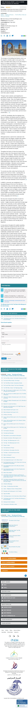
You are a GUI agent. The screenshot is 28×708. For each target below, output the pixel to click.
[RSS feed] (18, 636)
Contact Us (16, 632)
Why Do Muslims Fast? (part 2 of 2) (11, 412)
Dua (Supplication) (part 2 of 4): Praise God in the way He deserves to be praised (15, 463)
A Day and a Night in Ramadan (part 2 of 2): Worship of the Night (15, 401)
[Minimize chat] (26, 700)
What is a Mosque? (7, 455)
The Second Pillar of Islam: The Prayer (11, 380)
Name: (2, 328)
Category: (4, 13)
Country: (3, 332)
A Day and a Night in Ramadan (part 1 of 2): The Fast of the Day (15, 397)
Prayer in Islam (7, 445)
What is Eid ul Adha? (8, 472)
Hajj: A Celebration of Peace (9, 457)
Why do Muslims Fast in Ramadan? (14, 541)
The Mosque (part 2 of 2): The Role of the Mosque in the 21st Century (13, 305)
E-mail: (2, 336)
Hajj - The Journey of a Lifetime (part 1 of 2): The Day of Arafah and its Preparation (15, 391)
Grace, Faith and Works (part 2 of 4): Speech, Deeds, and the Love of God (15, 421)
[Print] (7, 35)
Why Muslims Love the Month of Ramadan (12, 435)
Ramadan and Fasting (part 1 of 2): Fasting (12, 491)
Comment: (3, 342)
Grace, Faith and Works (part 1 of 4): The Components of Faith (15, 417)
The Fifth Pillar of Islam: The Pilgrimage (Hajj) (13, 387)
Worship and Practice (9, 14)
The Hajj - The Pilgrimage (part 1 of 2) (11, 440)
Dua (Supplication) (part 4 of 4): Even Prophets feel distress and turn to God (14, 470)
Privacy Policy (10, 632)
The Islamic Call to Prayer (14, 520)
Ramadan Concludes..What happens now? (12, 437)
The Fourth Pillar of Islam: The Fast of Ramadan (14, 385)
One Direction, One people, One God (11, 450)
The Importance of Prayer (9, 447)
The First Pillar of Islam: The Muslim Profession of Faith (15, 378)
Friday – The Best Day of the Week (11, 486)
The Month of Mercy (13, 551)
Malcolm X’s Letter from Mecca (10, 403)
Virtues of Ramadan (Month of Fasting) (14, 536)
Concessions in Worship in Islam (10, 504)
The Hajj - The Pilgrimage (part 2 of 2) (11, 442)
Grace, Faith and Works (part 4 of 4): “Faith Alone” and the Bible (15, 428)
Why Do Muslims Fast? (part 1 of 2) (11, 409)
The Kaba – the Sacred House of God (11, 452)
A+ (25, 7)
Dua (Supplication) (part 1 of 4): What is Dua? (13, 459)
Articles (2, 14)
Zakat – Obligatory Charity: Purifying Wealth (13, 488)
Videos (11, 630)
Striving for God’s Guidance (9, 501)
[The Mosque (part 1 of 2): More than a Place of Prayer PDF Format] (9, 35)
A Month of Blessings (8, 483)
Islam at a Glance (17, 630)
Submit (4, 358)
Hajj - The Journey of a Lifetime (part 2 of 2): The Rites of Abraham (15, 394)
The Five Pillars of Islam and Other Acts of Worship (12, 375)
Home (3, 630)
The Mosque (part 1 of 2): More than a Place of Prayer (15, 316)
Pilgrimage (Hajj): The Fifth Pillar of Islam (14, 531)
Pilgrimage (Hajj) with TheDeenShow (13, 526)
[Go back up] (26, 576)
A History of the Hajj (8, 414)
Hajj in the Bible (7, 493)
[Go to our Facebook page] (10, 636)
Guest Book (4, 632)
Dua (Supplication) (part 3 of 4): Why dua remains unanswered (14, 466)
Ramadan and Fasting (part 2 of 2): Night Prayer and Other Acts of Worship (14, 407)
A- (21, 7)
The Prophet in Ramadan (9, 430)
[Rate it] (1, 35)
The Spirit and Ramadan (9, 433)
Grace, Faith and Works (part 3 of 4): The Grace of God (14, 424)
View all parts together (6, 322)
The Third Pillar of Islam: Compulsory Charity (13, 382)
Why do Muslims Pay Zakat (14, 546)
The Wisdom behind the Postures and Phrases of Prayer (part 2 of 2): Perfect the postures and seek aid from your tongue (15, 480)
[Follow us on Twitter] (14, 636)
